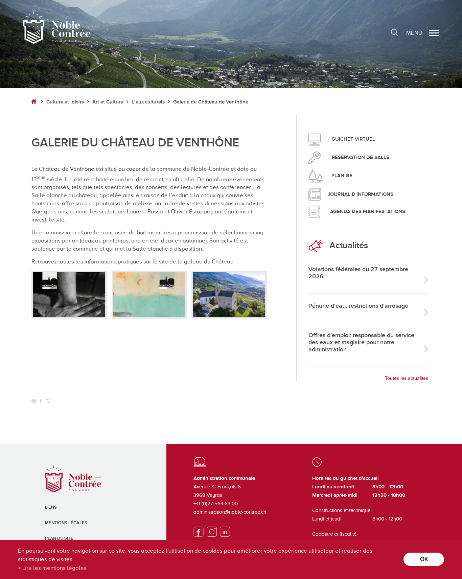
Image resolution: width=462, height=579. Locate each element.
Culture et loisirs (65, 102)
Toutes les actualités (406, 378)
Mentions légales (66, 523)
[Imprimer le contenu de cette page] (34, 401)
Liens (51, 507)
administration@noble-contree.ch (229, 512)
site (164, 261)
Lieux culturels (148, 102)
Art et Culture (107, 102)
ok (424, 559)
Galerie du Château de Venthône (210, 102)
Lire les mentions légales (54, 568)
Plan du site (59, 538)
